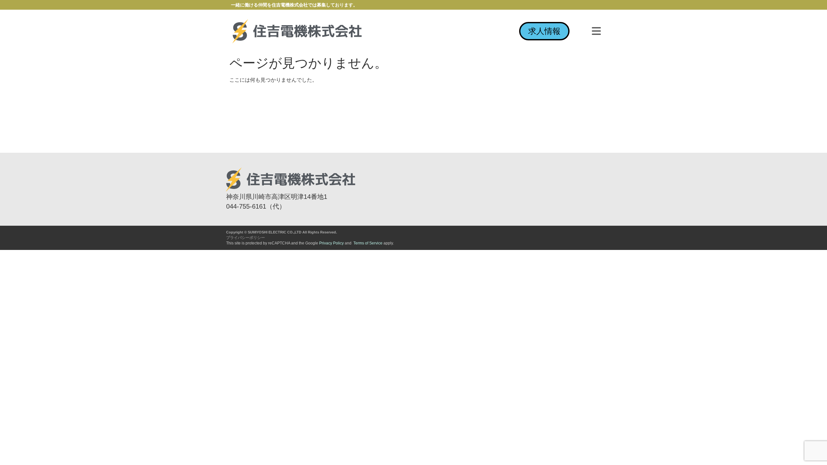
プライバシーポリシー (245, 237)
